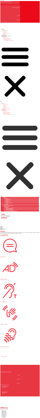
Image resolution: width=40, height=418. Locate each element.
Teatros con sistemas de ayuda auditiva (8, 40)
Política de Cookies (4, 389)
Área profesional (4, 36)
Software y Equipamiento (6, 38)
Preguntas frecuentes (6, 33)
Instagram (18, 19)
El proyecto (3, 29)
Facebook (18, 15)
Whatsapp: (16, 7)
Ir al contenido (2, 0)
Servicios (4, 37)
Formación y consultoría (6, 112)
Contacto (4, 34)
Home (5, 197)
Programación (4, 35)
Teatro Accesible (5, 30)
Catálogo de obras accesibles (6, 109)
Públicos (4, 31)
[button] (15, 72)
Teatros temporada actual (6, 39)
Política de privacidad (4, 386)
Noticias (4, 32)
